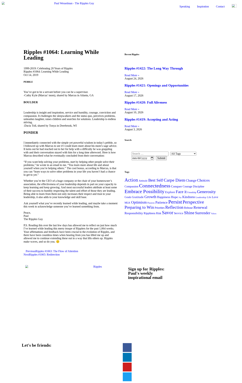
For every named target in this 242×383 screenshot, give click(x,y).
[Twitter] (127, 376)
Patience (161, 202)
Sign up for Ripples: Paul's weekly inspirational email (146, 273)
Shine (189, 212)
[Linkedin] (127, 357)
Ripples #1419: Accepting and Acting (151, 119)
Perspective (193, 202)
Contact (220, 6)
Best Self (155, 180)
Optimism (139, 202)
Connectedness (154, 185)
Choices (203, 180)
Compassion (131, 186)
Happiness (163, 197)
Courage (187, 186)
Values (213, 214)
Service (178, 213)
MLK (127, 202)
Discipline (198, 186)
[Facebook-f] (127, 347)
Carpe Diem (174, 180)
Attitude (143, 180)
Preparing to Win (139, 207)
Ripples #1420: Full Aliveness (146, 102)
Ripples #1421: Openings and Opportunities (156, 85)
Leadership (201, 197)
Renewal (200, 207)
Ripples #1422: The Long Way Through (154, 68)
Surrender (202, 213)
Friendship (191, 192)
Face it (181, 191)
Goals (128, 197)
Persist (175, 202)
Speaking (184, 6)
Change (191, 180)
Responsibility (134, 213)
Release (188, 207)
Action (131, 180)
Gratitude (138, 197)
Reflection (174, 207)
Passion (151, 202)
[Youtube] (127, 367)
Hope (174, 197)
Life (209, 197)
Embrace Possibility (144, 191)
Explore (170, 192)
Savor (167, 212)
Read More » (132, 75)
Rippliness (149, 213)
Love (215, 197)
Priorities (160, 207)
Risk (158, 213)
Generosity (206, 191)
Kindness (188, 197)
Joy (180, 197)
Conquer (176, 186)
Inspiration (203, 6)
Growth (150, 197)
